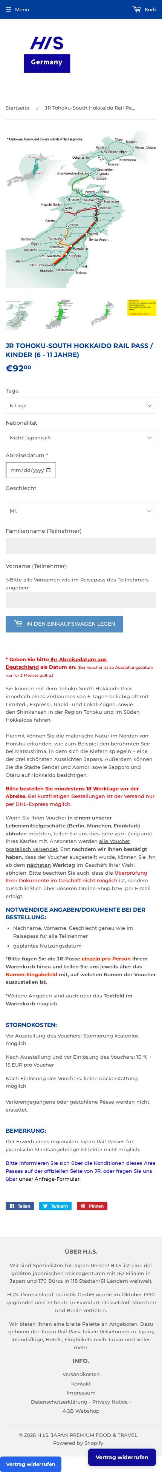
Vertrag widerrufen (30, 1464)
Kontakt (81, 1384)
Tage (12, 390)
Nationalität (21, 422)
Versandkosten (81, 1374)
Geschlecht (21, 488)
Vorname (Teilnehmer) (36, 566)
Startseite (17, 108)
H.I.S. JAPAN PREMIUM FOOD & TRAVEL (87, 1435)
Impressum (81, 1393)
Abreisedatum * (27, 455)
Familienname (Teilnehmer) (44, 530)
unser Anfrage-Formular (49, 1179)
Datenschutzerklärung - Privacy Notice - (81, 1402)
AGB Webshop (81, 1411)
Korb (149, 9)
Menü (22, 9)
